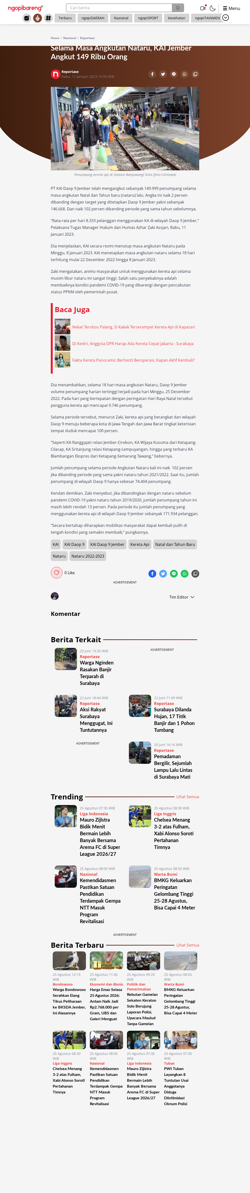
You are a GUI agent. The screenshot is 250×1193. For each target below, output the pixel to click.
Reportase (87, 38)
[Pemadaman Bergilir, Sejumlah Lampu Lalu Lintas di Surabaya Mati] (140, 761)
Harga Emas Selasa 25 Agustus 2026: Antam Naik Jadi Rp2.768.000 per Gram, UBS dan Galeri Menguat (106, 1004)
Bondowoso (63, 984)
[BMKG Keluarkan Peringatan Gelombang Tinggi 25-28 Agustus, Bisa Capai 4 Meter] (140, 895)
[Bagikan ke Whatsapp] (185, 74)
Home (55, 38)
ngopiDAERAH (93, 18)
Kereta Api (139, 544)
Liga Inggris (165, 813)
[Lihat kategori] (225, 17)
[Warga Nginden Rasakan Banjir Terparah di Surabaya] (66, 667)
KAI (56, 544)
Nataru (59, 556)
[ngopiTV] (203, 8)
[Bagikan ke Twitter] (163, 74)
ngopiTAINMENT (208, 18)
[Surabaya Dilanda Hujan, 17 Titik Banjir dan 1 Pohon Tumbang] (140, 714)
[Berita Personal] (37, 18)
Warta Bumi (165, 874)
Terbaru (65, 18)
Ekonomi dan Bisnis (106, 984)
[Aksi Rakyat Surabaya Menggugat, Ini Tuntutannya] (66, 714)
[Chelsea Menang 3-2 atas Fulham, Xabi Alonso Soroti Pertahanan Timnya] (140, 831)
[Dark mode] (213, 8)
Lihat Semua (188, 796)
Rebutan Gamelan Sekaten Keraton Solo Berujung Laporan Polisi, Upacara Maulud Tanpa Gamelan (142, 1009)
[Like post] (56, 573)
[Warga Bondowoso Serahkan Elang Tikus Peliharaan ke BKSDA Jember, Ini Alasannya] (69, 960)
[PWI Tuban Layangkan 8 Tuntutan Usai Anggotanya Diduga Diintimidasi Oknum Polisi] (180, 1040)
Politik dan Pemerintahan (139, 986)
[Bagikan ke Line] (174, 74)
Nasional (121, 18)
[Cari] (178, 8)
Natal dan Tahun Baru (175, 544)
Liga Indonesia (94, 813)
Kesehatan (176, 18)
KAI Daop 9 (74, 544)
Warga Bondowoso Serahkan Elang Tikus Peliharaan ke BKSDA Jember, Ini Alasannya (69, 1001)
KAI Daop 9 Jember (107, 544)
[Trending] (26, 18)
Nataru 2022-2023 (88, 556)
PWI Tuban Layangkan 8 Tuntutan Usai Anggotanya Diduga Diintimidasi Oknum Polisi (176, 1086)
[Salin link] (195, 74)
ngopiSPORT (148, 18)
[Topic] (48, 18)
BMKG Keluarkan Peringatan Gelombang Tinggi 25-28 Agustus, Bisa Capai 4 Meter (174, 894)
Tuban (169, 1063)
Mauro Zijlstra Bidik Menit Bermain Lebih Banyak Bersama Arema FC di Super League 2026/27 (143, 1083)
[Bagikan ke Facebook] (152, 74)
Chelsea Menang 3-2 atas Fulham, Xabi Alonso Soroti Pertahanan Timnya (174, 834)
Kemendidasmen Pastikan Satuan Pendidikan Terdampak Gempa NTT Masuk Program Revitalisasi (100, 901)
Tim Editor (178, 597)
